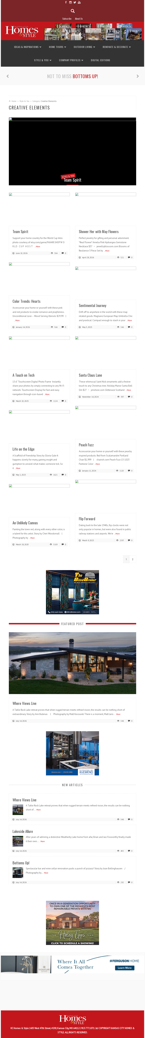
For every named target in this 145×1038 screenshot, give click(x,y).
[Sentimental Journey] (105, 281)
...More (37, 246)
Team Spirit (72, 179)
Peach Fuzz (86, 444)
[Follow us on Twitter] (74, 2)
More (118, 714)
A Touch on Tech (23, 375)
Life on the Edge (23, 449)
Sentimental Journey (92, 305)
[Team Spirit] (72, 151)
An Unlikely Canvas (25, 522)
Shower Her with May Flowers (99, 231)
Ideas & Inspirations (26, 47)
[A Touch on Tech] (39, 350)
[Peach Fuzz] (105, 420)
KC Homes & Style (20, 1028)
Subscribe (66, 18)
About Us (79, 18)
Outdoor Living (83, 47)
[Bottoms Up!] (18, 872)
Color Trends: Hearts (26, 301)
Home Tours (56, 47)
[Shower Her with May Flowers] (105, 207)
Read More (60, 218)
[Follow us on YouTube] (79, 2)
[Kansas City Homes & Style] (72, 30)
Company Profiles (69, 60)
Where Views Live (24, 703)
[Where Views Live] (72, 663)
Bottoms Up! (85, 76)
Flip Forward (87, 518)
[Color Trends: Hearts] (39, 276)
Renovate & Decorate (115, 47)
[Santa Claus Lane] (105, 350)
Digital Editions (100, 60)
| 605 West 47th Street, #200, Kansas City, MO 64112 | (55, 1028)
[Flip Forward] (105, 494)
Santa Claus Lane (90, 375)
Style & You (41, 60)
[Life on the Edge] (39, 424)
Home (13, 101)
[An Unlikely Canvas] (39, 498)
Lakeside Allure (23, 831)
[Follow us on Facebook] (66, 2)
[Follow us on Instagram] (70, 2)
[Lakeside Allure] (18, 840)
